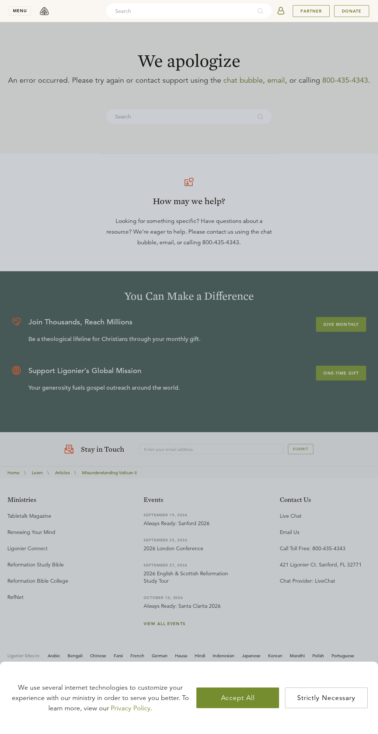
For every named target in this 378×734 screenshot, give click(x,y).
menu (20, 10)
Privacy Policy (131, 708)
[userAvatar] (281, 11)
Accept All (238, 698)
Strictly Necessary (326, 698)
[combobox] (179, 11)
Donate (351, 11)
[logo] (44, 11)
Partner (311, 11)
